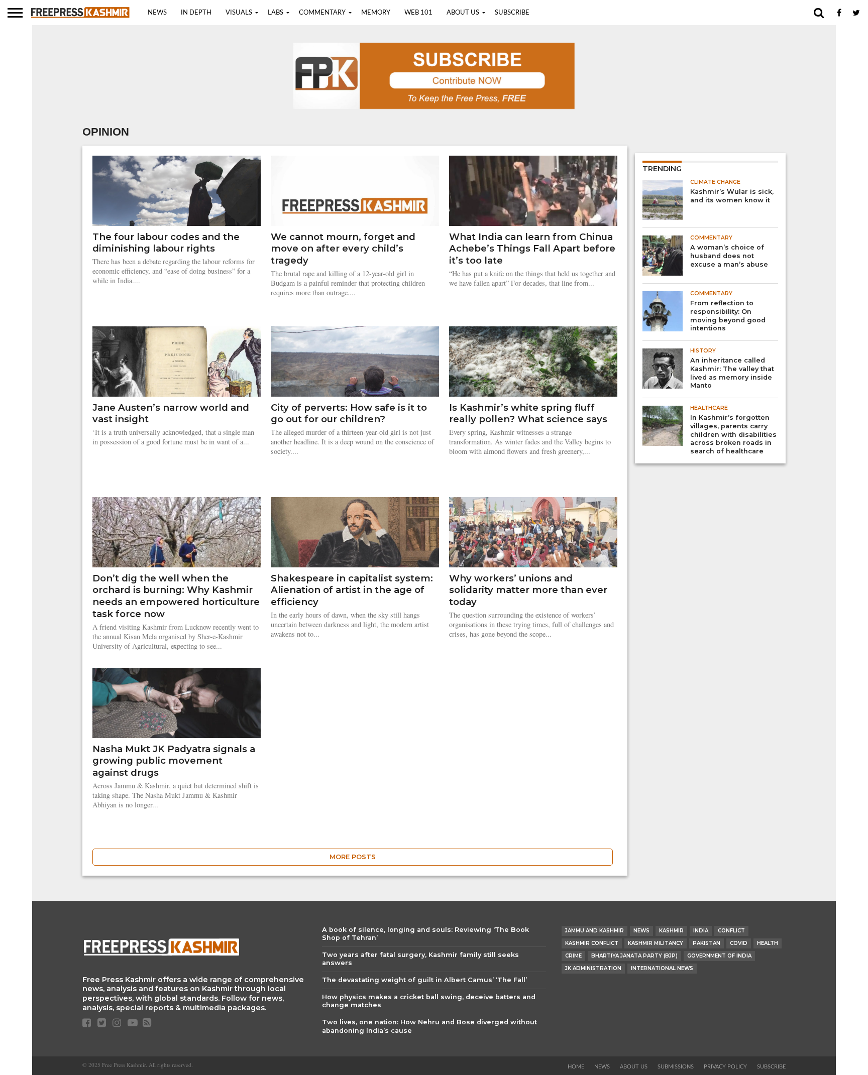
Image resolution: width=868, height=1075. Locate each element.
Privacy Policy (725, 1066)
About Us (463, 13)
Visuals (239, 13)
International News (662, 968)
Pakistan (706, 943)
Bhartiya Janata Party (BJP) (634, 955)
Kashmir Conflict (591, 943)
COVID (738, 943)
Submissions (676, 1066)
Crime (573, 955)
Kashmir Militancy (655, 943)
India (700, 930)
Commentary (322, 13)
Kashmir (671, 930)
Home (576, 1066)
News (157, 13)
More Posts (353, 857)
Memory (375, 13)
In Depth (196, 13)
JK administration (593, 968)
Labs (275, 13)
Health (767, 943)
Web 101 (418, 13)
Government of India (719, 955)
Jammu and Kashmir (594, 930)
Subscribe (512, 13)
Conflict (731, 930)
